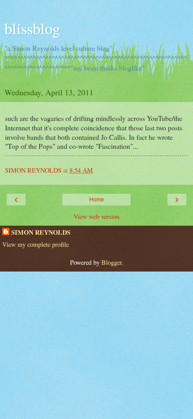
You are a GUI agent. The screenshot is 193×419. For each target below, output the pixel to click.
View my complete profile (35, 244)
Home (96, 199)
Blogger (111, 262)
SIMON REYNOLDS (40, 232)
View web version (96, 216)
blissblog (32, 28)
